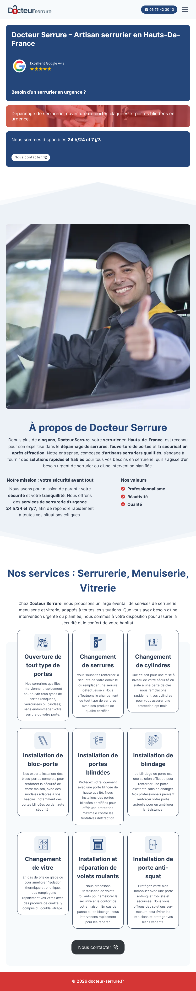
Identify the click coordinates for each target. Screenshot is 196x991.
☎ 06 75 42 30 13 (159, 9)
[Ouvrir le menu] (185, 9)
